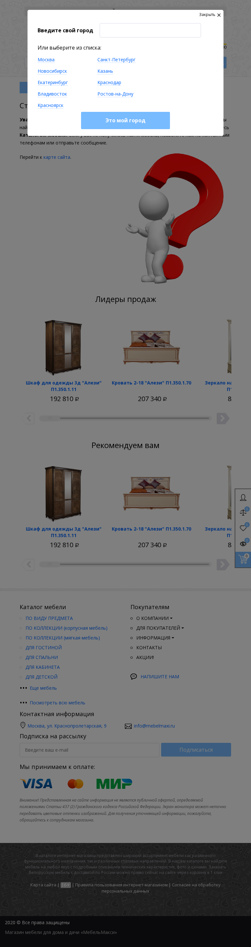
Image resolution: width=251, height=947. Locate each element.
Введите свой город (65, 30)
